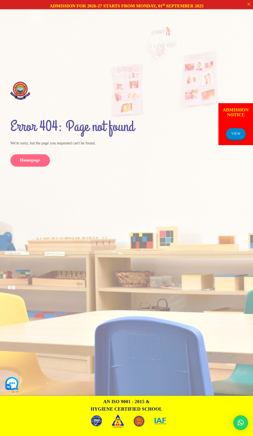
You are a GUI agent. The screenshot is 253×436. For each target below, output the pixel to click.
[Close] (249, 4)
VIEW (235, 133)
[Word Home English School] (20, 90)
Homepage (30, 160)
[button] (240, 422)
